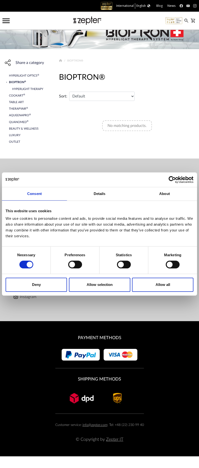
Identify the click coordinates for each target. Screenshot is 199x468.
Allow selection (100, 285)
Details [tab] (100, 194)
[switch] (75, 264)
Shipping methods (99, 379)
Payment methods (99, 338)
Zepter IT (114, 439)
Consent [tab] (34, 194)
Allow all (163, 285)
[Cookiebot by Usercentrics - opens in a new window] (172, 179)
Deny (36, 285)
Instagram (28, 297)
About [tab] (164, 194)
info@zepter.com (95, 425)
